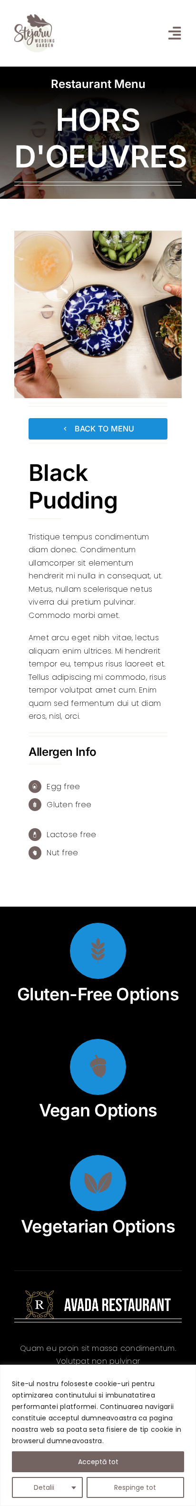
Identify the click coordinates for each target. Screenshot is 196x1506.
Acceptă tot (98, 1462)
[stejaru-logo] (34, 17)
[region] (98, 1435)
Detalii (44, 1487)
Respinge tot (135, 1487)
